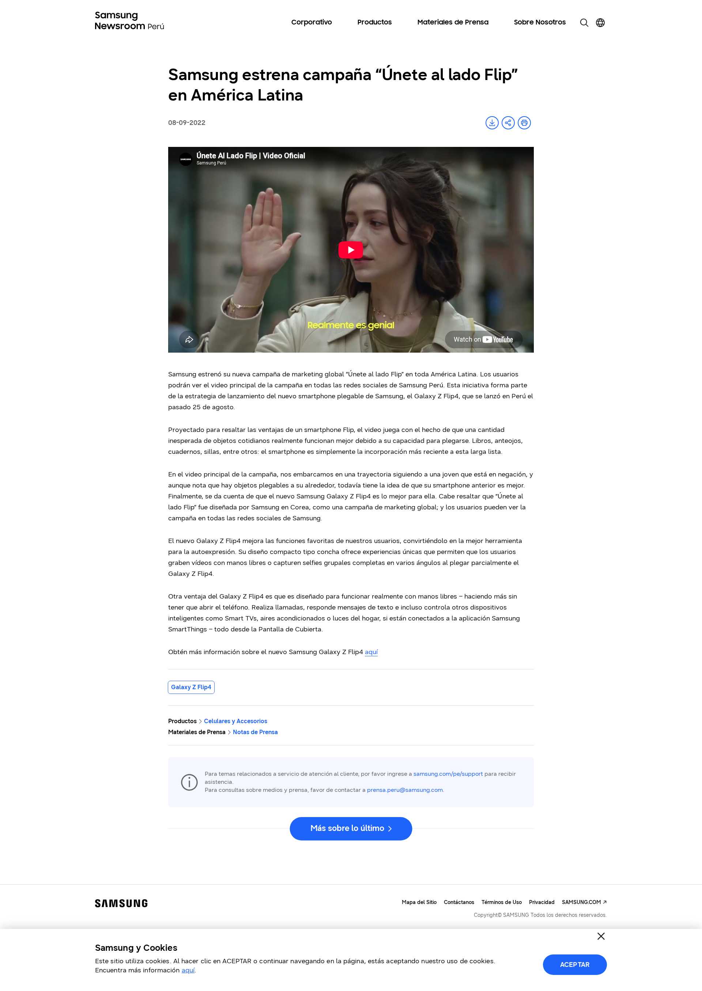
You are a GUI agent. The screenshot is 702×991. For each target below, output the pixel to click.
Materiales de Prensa (453, 22)
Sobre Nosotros (540, 22)
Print (524, 122)
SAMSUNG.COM (581, 902)
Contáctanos (459, 902)
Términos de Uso (502, 902)
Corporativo (311, 22)
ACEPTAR (575, 965)
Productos (375, 22)
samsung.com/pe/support (448, 773)
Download (492, 122)
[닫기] (601, 936)
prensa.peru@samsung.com (405, 789)
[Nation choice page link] (600, 22)
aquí (371, 652)
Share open (508, 122)
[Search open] (584, 22)
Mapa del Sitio (419, 902)
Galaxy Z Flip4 (191, 687)
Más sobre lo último (347, 828)
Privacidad (542, 902)
